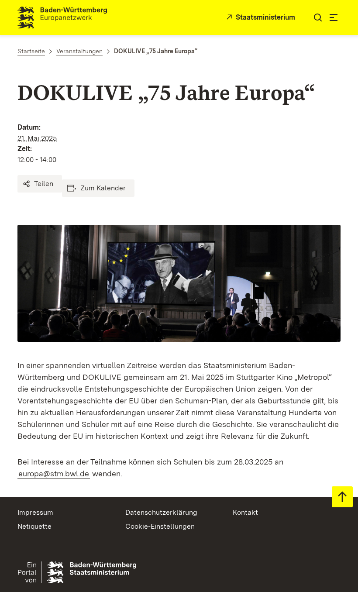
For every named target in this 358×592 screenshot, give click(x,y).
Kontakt (245, 512)
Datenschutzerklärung (161, 512)
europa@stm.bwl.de (53, 473)
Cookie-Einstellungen (160, 526)
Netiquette (34, 526)
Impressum (35, 512)
